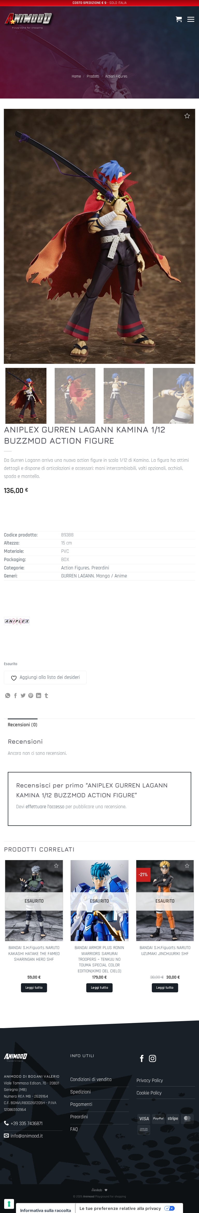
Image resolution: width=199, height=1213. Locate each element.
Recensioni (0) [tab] (22, 725)
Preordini (100, 568)
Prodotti (93, 76)
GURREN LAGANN (77, 576)
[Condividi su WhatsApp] (7, 696)
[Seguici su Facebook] (141, 1059)
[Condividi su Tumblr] (46, 696)
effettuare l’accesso (45, 807)
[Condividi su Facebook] (15, 696)
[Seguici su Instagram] (152, 1059)
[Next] (187, 396)
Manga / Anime (111, 576)
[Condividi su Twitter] (23, 696)
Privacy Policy (150, 1080)
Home (76, 76)
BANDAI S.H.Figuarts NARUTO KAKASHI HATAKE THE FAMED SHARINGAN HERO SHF (34, 953)
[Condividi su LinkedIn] (38, 696)
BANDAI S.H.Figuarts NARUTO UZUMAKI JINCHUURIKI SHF (165, 950)
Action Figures (116, 76)
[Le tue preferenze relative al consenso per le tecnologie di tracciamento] (9, 1204)
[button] (179, 19)
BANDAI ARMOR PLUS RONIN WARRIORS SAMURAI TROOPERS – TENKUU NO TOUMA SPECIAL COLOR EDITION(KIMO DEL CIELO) (99, 959)
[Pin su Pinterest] (30, 696)
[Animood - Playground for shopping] (30, 20)
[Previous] (4, 935)
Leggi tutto (34, 987)
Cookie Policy (149, 1093)
